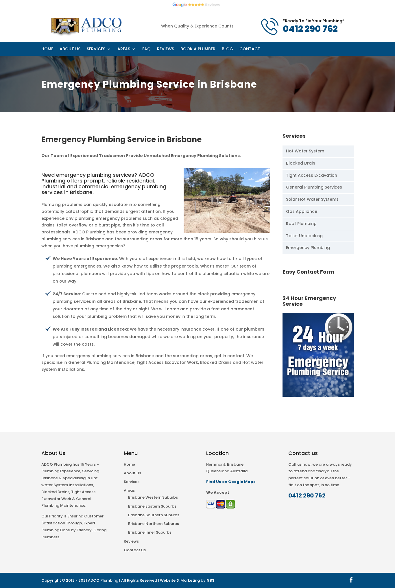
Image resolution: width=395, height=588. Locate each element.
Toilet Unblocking (304, 236)
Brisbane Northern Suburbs (153, 523)
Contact (344, 20)
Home (149, 20)
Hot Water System (305, 151)
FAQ (246, 20)
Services (196, 20)
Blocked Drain (300, 163)
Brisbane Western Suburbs (153, 497)
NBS (210, 580)
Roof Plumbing (301, 223)
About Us (171, 20)
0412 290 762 (307, 495)
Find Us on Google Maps (231, 481)
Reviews (265, 20)
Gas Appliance (301, 211)
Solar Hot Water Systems (312, 199)
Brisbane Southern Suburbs (153, 515)
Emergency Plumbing (308, 247)
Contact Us (135, 550)
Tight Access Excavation (311, 175)
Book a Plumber (296, 20)
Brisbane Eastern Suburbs (152, 506)
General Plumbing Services (314, 187)
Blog (324, 20)
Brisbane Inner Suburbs (149, 532)
